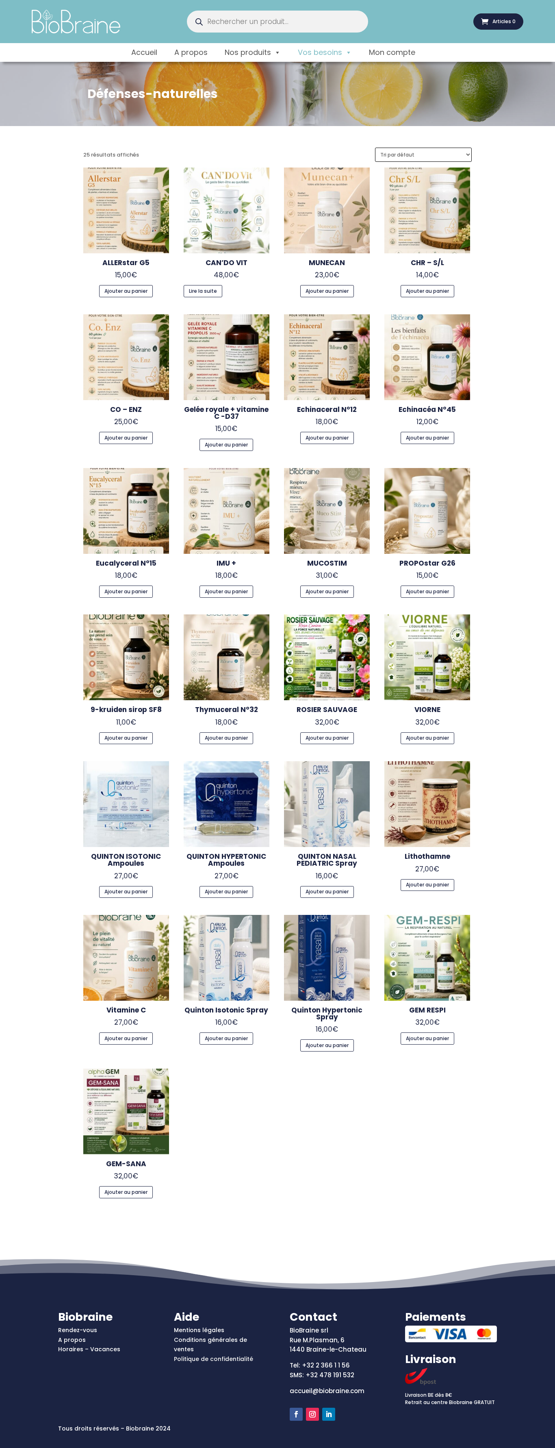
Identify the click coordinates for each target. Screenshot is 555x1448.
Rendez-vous (77, 1330)
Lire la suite (203, 290)
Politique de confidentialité (213, 1359)
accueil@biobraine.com (327, 1391)
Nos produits (248, 52)
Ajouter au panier (125, 290)
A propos (191, 52)
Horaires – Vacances (89, 1349)
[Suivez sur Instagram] (312, 1414)
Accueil (144, 52)
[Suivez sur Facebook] (296, 1414)
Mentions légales (199, 1330)
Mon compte (392, 52)
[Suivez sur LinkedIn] (328, 1414)
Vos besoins (320, 52)
